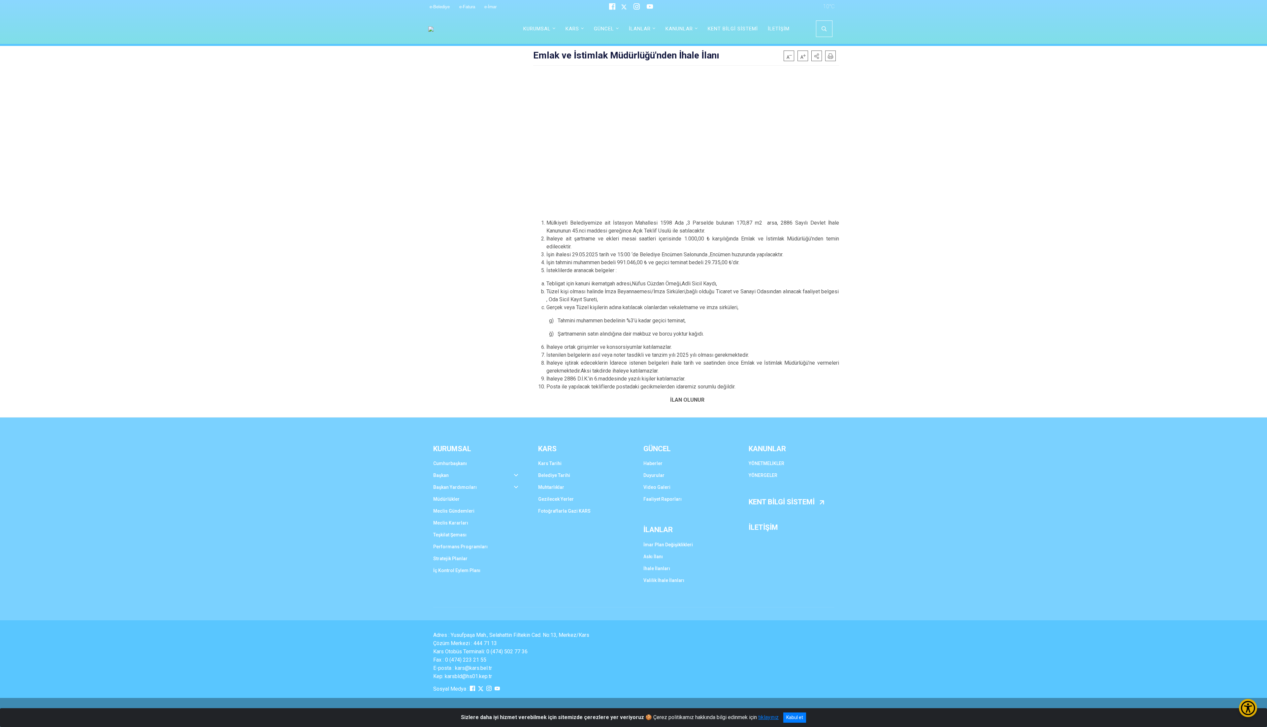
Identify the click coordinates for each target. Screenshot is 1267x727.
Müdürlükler (446, 499)
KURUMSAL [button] (537, 29)
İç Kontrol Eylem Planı (456, 570)
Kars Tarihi (550, 463)
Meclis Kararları (450, 523)
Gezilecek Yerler (556, 499)
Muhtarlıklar (551, 487)
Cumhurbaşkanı (450, 463)
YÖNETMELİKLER (766, 463)
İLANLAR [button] (640, 29)
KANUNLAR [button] (679, 29)
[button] (816, 56)
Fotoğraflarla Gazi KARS (564, 511)
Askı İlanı (653, 556)
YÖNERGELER (763, 475)
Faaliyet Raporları (662, 499)
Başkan (441, 475)
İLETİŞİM (779, 29)
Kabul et (794, 717)
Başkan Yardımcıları (455, 487)
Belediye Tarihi (554, 475)
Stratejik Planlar (450, 558)
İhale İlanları (656, 568)
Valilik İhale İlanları (663, 580)
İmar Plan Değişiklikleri (668, 544)
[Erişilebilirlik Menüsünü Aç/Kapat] (1248, 708)
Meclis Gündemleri (453, 511)
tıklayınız (768, 717)
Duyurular (654, 475)
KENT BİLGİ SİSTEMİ (733, 29)
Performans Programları (460, 546)
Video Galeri (656, 487)
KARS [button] (572, 29)
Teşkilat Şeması (450, 534)
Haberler (653, 463)
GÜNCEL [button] (604, 29)
